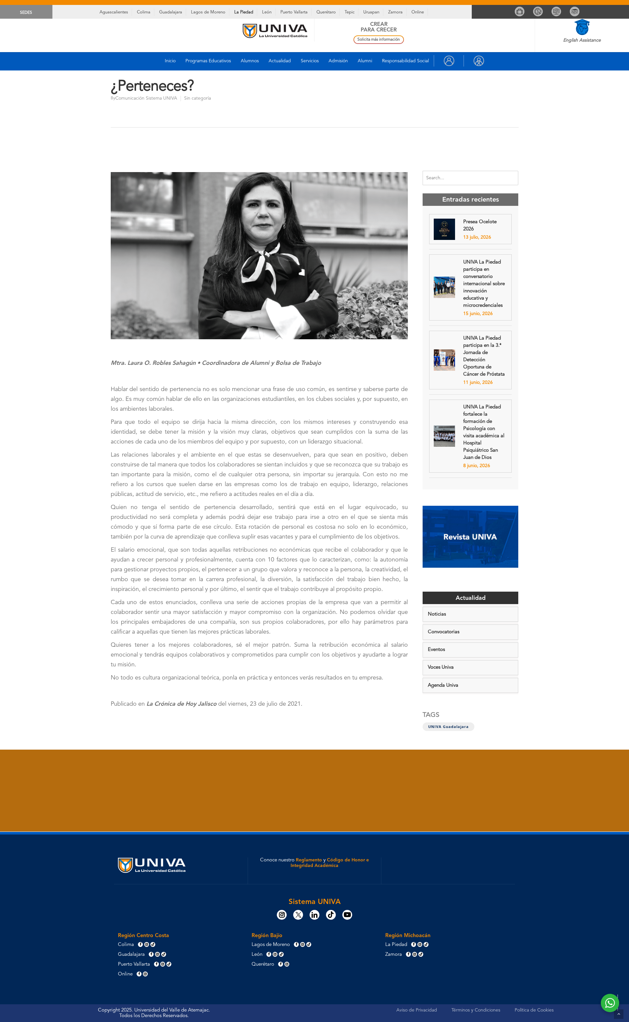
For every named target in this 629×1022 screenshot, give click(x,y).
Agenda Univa (443, 685)
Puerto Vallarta (294, 12)
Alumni (365, 61)
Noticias (437, 614)
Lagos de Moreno (208, 12)
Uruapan (371, 12)
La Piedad (243, 12)
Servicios (310, 61)
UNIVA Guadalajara (448, 726)
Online (417, 12)
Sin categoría (197, 98)
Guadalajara (170, 12)
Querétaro (326, 12)
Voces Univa (441, 667)
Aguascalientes (114, 12)
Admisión (338, 61)
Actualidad (280, 61)
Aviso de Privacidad (416, 1010)
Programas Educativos (208, 61)
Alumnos (250, 61)
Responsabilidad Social (405, 61)
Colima (143, 12)
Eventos (436, 649)
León (267, 12)
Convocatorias (443, 632)
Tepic (349, 12)
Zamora (395, 12)
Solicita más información (378, 40)
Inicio (170, 61)
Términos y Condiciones (475, 1010)
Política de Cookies (534, 1010)
